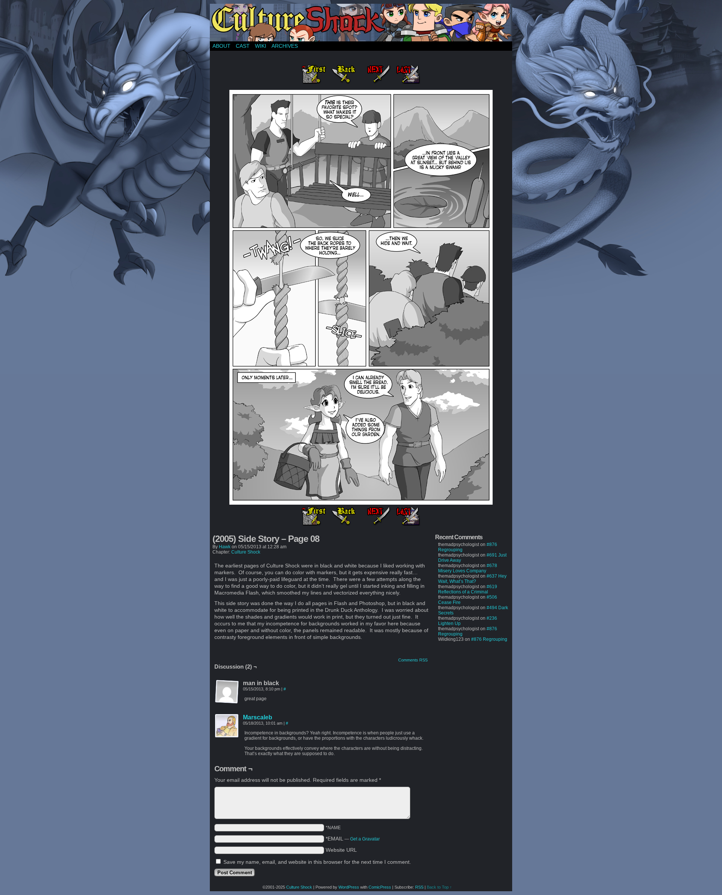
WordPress (348, 887)
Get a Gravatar (365, 839)
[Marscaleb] (227, 736)
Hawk (225, 546)
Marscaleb (257, 717)
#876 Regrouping (489, 639)
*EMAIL (353, 839)
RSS (419, 887)
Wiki (260, 46)
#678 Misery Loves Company (467, 568)
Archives (285, 46)
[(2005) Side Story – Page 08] (361, 503)
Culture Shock (245, 552)
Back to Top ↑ (439, 887)
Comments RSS (413, 660)
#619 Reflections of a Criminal (467, 589)
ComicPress (380, 887)
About (221, 46)
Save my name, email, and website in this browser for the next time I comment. (317, 862)
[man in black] (227, 692)
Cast (243, 46)
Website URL (341, 850)
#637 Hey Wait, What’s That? (472, 578)
